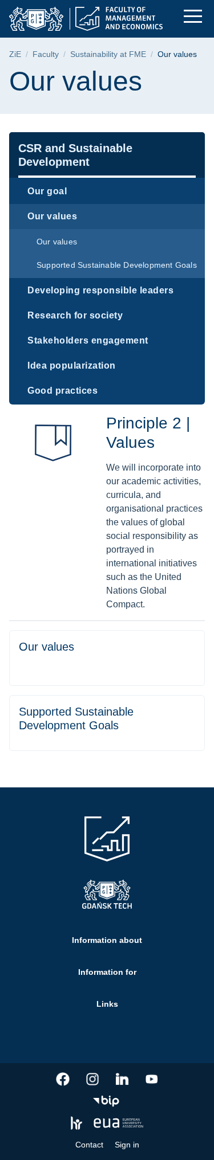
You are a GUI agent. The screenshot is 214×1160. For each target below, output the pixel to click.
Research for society (75, 315)
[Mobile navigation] (193, 16)
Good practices (62, 390)
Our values (52, 216)
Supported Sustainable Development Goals (117, 264)
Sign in (127, 1144)
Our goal (47, 191)
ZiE (15, 54)
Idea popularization (71, 365)
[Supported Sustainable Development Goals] (107, 723)
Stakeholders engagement (87, 340)
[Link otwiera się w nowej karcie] (63, 1079)
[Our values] (107, 658)
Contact (89, 1144)
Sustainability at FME (108, 54)
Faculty (46, 54)
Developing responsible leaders (100, 290)
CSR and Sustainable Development (75, 155)
